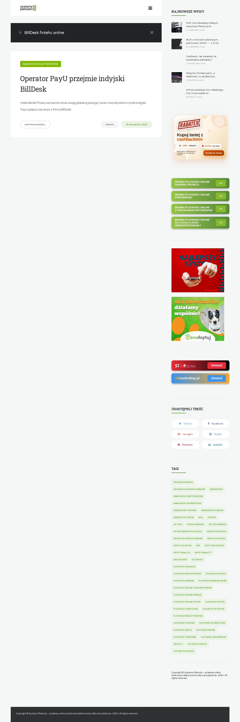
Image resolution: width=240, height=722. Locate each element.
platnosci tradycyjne (186, 609)
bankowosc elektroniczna (188, 496)
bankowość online (184, 517)
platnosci (197, 560)
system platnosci (197, 644)
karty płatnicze (182, 545)
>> (220, 183)
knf (198, 545)
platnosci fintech (216, 574)
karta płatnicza (216, 538)
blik (201, 517)
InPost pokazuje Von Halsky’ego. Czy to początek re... (205, 91)
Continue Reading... (35, 124)
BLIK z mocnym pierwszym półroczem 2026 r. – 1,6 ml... (203, 41)
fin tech (178, 524)
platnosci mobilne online (212, 581)
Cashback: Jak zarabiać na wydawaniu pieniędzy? (201, 58)
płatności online (205, 630)
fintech (212, 517)
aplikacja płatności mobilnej (189, 489)
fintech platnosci (216, 531)
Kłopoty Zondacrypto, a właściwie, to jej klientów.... (201, 75)
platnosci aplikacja (184, 567)
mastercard (180, 560)
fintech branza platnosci (188, 531)
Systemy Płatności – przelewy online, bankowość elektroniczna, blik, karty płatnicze (196, 674)
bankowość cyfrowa (185, 510)
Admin (109, 124)
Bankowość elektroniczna (40, 64)
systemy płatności (184, 651)
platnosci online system (187, 602)
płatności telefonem (185, 637)
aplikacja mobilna (183, 482)
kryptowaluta (182, 552)
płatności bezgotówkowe (188, 616)
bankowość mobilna (212, 510)
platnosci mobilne (184, 581)
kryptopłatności (214, 545)
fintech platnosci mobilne (188, 538)
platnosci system (215, 602)
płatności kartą (183, 630)
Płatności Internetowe (212, 623)
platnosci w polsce (213, 609)
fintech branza (195, 524)
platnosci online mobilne (187, 595)
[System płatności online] (197, 291)
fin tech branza (217, 524)
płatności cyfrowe (184, 623)
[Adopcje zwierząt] (197, 340)
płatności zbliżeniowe (213, 637)
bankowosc (216, 489)
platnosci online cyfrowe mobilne (192, 588)
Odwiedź (216, 365)
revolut (178, 644)
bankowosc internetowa (187, 503)
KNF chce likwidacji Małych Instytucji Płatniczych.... (202, 24)
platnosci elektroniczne (187, 574)
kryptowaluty (203, 552)
